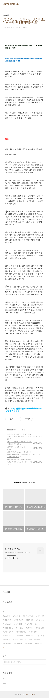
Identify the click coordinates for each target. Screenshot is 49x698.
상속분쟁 (10, 430)
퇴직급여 (30, 620)
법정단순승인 (8, 636)
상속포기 (18, 643)
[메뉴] (46, 4)
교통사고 (7, 639)
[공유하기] (15, 419)
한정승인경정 (28, 616)
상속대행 (18, 624)
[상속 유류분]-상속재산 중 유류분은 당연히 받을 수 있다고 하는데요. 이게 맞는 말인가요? (19, 454)
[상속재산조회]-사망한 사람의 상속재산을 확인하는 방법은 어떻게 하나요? (19, 462)
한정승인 (30, 636)
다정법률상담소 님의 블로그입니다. (17, 552)
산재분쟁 (40, 616)
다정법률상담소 (11, 4)
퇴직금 (38, 624)
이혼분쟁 (40, 628)
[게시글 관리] (18, 419)
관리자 (33, 695)
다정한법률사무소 (20, 639)
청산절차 (29, 624)
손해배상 (39, 643)
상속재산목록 (8, 632)
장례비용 (29, 643)
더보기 (5, 648)
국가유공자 (7, 643)
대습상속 (40, 620)
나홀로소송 (7, 624)
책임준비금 (19, 620)
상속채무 (30, 628)
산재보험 (20, 636)
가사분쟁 (20, 628)
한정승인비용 (35, 639)
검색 (43, 662)
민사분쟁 (17, 616)
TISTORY (25, 695)
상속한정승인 (21, 632)
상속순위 (7, 616)
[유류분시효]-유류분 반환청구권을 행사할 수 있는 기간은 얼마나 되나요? (19, 436)
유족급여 (40, 636)
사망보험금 (7, 620)
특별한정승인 (8, 628)
